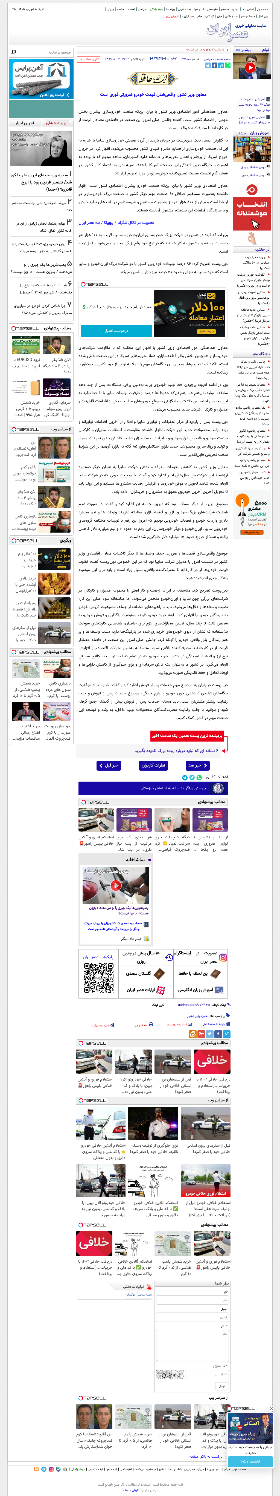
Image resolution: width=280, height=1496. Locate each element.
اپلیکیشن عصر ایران (98, 957)
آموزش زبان (172, 17)
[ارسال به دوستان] (156, 58)
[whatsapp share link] (228, 65)
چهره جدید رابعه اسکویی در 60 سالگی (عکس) (256, 263)
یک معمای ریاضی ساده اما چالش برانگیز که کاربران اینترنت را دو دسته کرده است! (252, 416)
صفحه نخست (223, 59)
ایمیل (224, 1308)
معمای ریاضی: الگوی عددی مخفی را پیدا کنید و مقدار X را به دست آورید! (253, 436)
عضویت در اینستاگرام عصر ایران (195, 957)
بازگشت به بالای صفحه (206, 1457)
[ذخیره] (160, 59)
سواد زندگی (156, 9)
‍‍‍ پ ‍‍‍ (170, 58)
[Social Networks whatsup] (199, 777)
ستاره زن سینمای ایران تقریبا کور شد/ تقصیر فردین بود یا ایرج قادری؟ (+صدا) (41, 182)
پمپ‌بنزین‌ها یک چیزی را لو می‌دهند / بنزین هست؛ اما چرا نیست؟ (118, 911)
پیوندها (139, 1469)
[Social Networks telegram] (185, 777)
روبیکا (108, 223)
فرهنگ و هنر (248, 17)
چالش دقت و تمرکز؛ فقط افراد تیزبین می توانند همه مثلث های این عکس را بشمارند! (253, 370)
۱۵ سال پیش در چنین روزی (141, 957)
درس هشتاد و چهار (253, 175)
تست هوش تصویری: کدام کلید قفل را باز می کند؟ (254, 478)
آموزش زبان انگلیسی (195, 990)
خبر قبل (111, 765)
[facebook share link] (214, 65)
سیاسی (142, 9)
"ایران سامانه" (130, 1490)
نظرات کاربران (153, 765)
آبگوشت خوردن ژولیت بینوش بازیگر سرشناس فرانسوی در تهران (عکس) (253, 280)
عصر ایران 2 (188, 17)
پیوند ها (170, 9)
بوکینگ (130, 1295)
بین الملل (263, 17)
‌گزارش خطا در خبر (88, 60)
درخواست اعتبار (116, 331)
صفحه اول (262, 9)
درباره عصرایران (194, 1469)
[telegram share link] (221, 65)
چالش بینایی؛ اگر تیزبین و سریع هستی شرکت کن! (252, 451)
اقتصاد (131, 9)
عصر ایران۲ (214, 1469)
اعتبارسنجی (145, 1295)
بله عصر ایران (89, 223)
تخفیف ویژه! (250, 1462)
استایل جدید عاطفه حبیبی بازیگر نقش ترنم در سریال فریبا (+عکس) (253, 315)
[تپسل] (83, 284)
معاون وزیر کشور (198, 1016)
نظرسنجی (212, 9)
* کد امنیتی (220, 1366)
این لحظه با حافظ (194, 973)
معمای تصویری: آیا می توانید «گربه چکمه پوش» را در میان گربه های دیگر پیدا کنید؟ (252, 393)
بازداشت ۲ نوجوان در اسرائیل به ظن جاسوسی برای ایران (190, 49)
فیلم (199, 17)
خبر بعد (194, 765)
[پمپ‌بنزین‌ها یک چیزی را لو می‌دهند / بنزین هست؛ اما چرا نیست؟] (116, 885)
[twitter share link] (208, 65)
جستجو (225, 9)
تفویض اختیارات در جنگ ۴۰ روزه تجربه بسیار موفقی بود (253, 105)
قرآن (219, 17)
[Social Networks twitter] (192, 777)
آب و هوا (199, 9)
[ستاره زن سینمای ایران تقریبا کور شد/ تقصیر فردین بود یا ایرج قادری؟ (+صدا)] (41, 148)
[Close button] (271, 1408)
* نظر (224, 1326)
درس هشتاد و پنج (253, 167)
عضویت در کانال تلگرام (136, 223)
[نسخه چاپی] (151, 58)
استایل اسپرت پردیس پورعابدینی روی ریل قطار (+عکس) (254, 298)
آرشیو (235, 9)
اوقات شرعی (184, 9)
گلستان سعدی (138, 973)
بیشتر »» (243, 49)
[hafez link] (153, 78)
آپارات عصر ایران (141, 990)
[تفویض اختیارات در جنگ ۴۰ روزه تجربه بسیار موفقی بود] (252, 66)
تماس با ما (247, 9)
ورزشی (110, 9)
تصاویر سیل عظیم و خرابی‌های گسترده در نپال (254, 120)
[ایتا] (193, 1034)
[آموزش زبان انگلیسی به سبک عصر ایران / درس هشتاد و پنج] (252, 149)
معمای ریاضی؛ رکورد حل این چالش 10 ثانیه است (252, 463)
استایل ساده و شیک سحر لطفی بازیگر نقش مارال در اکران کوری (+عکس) (255, 335)
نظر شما (222, 1283)
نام (226, 1291)
